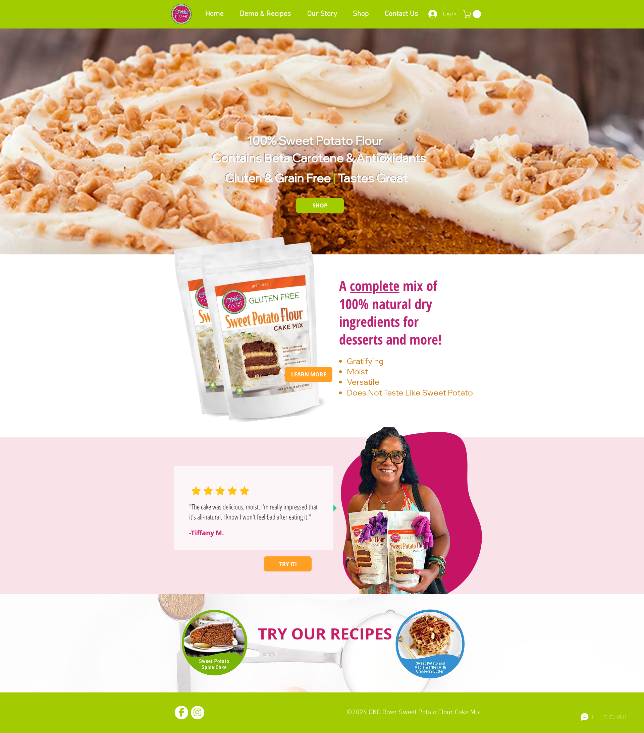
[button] (473, 14)
